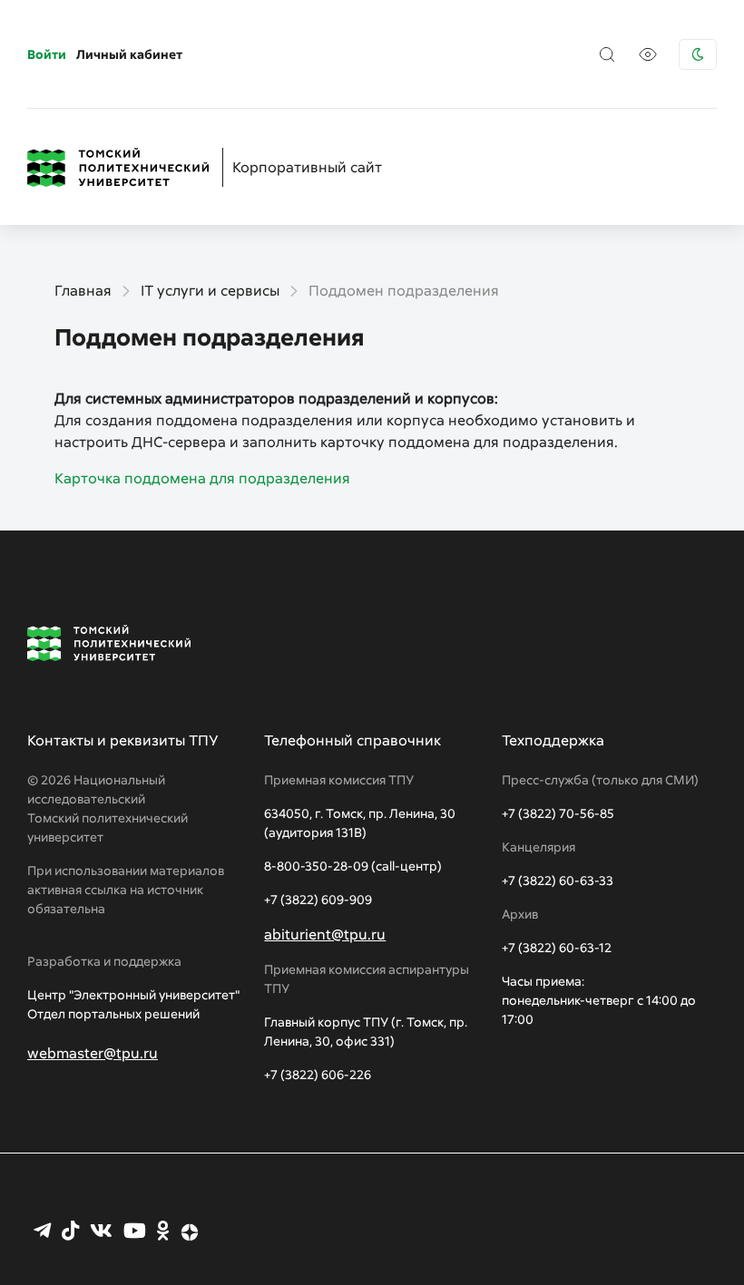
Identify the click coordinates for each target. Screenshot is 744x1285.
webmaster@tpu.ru (92, 1053)
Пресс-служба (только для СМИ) (600, 779)
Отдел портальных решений (113, 1013)
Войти (46, 54)
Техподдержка (553, 740)
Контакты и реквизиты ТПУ (123, 740)
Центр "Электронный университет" (133, 994)
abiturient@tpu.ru (325, 934)
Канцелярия (538, 846)
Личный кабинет (129, 54)
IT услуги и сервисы (210, 290)
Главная (83, 290)
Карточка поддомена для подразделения (202, 478)
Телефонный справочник (352, 740)
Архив (520, 913)
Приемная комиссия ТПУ (339, 779)
